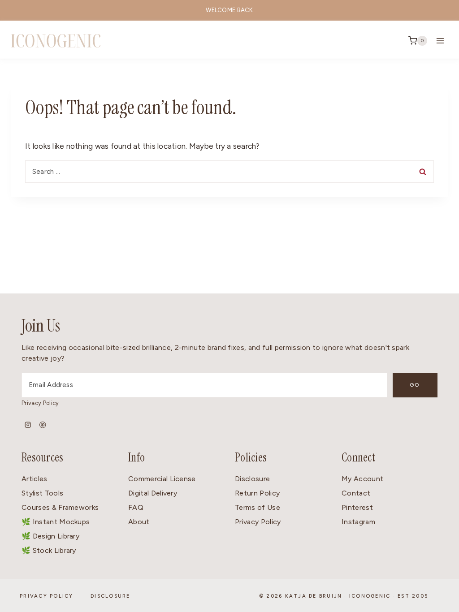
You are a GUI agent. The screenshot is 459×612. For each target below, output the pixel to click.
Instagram (358, 521)
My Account (362, 478)
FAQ (135, 507)
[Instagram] (28, 424)
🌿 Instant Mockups (56, 521)
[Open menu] (440, 40)
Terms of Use (257, 507)
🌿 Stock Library (49, 550)
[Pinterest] (42, 424)
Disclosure (252, 478)
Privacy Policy (40, 403)
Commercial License (162, 478)
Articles (35, 478)
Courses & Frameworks (60, 507)
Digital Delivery (152, 493)
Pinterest (357, 507)
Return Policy (257, 493)
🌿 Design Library (50, 536)
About (139, 521)
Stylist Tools (42, 493)
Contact (356, 493)
